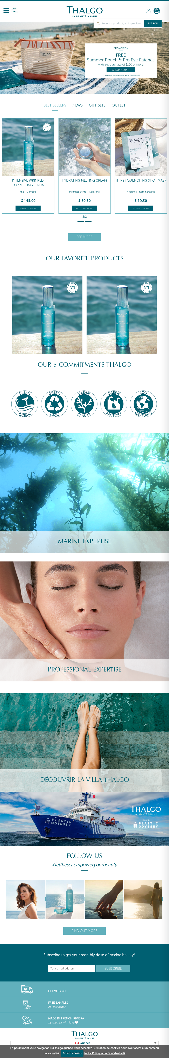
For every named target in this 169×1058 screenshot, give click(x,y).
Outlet (119, 105)
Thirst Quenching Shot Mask (141, 180)
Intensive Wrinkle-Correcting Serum (28, 182)
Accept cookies (72, 1053)
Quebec (85, 1043)
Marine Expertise (84, 541)
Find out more (28, 208)
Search (153, 23)
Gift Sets (97, 105)
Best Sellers (54, 105)
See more (84, 237)
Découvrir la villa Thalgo (84, 780)
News (77, 105)
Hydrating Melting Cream (84, 180)
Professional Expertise (84, 669)
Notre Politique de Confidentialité (104, 1053)
